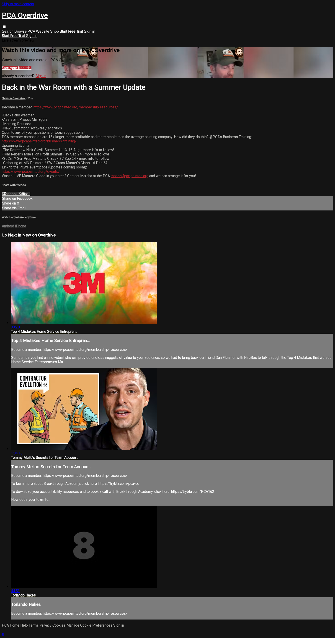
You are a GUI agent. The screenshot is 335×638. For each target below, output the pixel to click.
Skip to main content (18, 4)
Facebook (10, 194)
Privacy (46, 625)
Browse (20, 31)
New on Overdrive (14, 98)
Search (8, 31)
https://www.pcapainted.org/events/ (31, 171)
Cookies (59, 625)
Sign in (89, 31)
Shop (54, 31)
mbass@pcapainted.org (129, 176)
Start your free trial (16, 68)
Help (24, 625)
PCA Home (10, 625)
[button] (4, 26)
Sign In (31, 36)
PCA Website (38, 31)
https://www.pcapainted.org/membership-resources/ (76, 107)
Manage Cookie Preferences (90, 625)
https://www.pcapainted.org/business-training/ (39, 141)
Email (26, 194)
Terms (34, 625)
